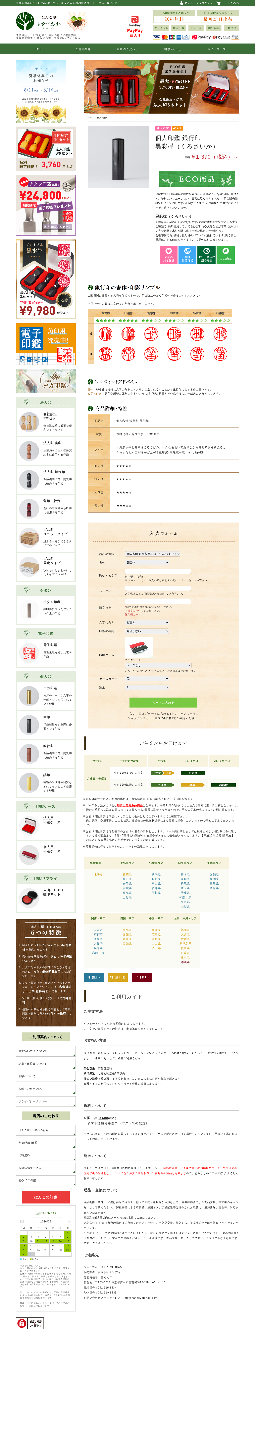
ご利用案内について (46, 1037)
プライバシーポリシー (33, 1101)
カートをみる (230, 3)
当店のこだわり (127, 49)
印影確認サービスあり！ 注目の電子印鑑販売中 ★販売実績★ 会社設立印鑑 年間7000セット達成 (50, 36)
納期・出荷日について (33, 1063)
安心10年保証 (27, 1180)
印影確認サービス (30, 1167)
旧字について (27, 1076)
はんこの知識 (45, 1197)
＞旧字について (134, 610)
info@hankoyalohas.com (140, 1297)
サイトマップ (217, 49)
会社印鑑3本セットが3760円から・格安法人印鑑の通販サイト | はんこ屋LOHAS (68, 2)
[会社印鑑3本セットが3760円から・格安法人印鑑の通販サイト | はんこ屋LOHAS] (38, 27)
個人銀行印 (103, 118)
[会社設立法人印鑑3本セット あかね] (46, 168)
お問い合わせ (172, 49)
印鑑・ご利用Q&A (30, 1088)
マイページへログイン (198, 3)
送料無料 (24, 1155)
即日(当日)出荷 (28, 1142)
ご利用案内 (83, 49)
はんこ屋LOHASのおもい (35, 1130)
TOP (38, 49)
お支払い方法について (33, 1051)
